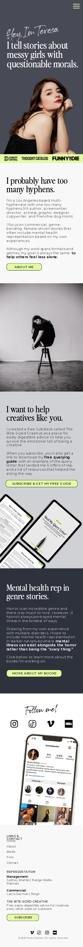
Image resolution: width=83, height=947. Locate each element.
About (11, 846)
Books (11, 852)
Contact (12, 862)
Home (11, 841)
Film (10, 857)
